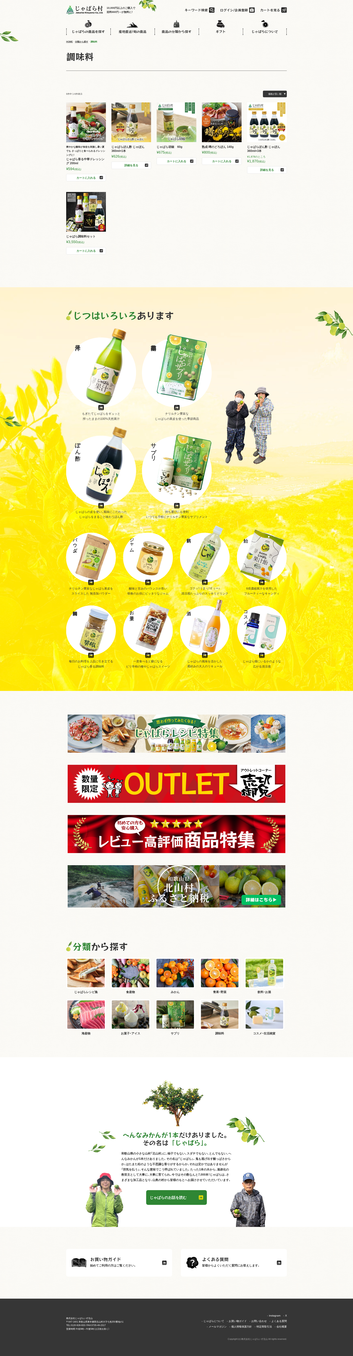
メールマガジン (217, 1326)
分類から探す (81, 41)
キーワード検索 (196, 10)
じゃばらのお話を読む (168, 1197)
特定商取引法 (263, 1326)
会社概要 (281, 1326)
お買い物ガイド (237, 1321)
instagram (274, 1315)
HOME (69, 41)
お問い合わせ (258, 1321)
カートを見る (270, 10)
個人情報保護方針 (240, 1326)
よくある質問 (278, 1321)
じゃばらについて (213, 1321)
